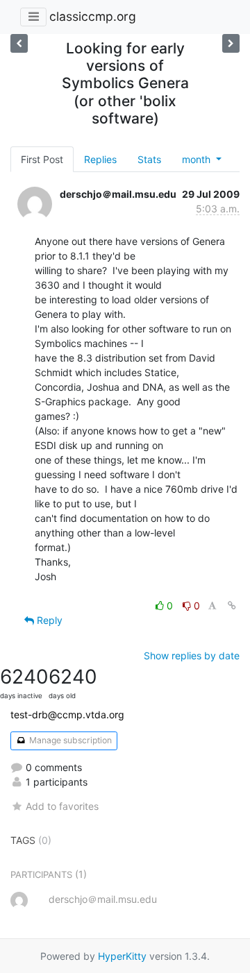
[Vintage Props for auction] (19, 43)
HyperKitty (122, 956)
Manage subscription (69, 740)
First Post (42, 159)
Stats (149, 159)
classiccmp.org (92, 16)
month (197, 159)
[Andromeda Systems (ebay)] (231, 43)
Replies (100, 159)
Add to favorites (62, 806)
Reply (48, 620)
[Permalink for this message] (232, 605)
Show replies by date (192, 655)
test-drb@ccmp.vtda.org (67, 714)
